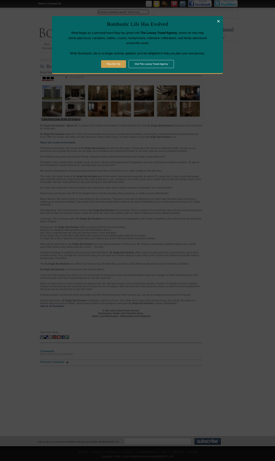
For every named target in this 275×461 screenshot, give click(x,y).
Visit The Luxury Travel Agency (151, 64)
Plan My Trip (113, 64)
